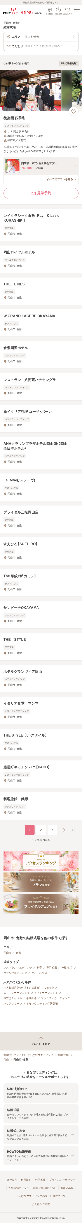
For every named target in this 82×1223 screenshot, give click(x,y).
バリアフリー (11, 1003)
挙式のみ (31, 998)
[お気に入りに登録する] (74, 111)
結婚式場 (63, 1055)
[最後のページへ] (73, 830)
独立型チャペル (12, 998)
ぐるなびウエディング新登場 (41, 1003)
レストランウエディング (17, 967)
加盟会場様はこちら (45, 1187)
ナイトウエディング (46, 993)
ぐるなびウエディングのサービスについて (41, 1196)
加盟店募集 (66, 1187)
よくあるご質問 (41, 1204)
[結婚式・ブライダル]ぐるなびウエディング (28, 1055)
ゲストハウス (39, 972)
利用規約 (26, 1179)
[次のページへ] (64, 830)
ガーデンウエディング (16, 993)
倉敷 (18, 952)
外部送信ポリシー (18, 1187)
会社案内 (12, 1179)
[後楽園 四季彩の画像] (41, 90)
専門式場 (51, 967)
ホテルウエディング (15, 972)
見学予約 (44, 193)
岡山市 (7, 952)
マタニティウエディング (55, 998)
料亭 (39, 967)
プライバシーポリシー (62, 1179)
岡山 (6, 1059)
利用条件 (40, 1179)
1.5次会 (49, 987)
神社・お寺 (67, 967)
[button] (41, 1092)
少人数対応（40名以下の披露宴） (22, 987)
